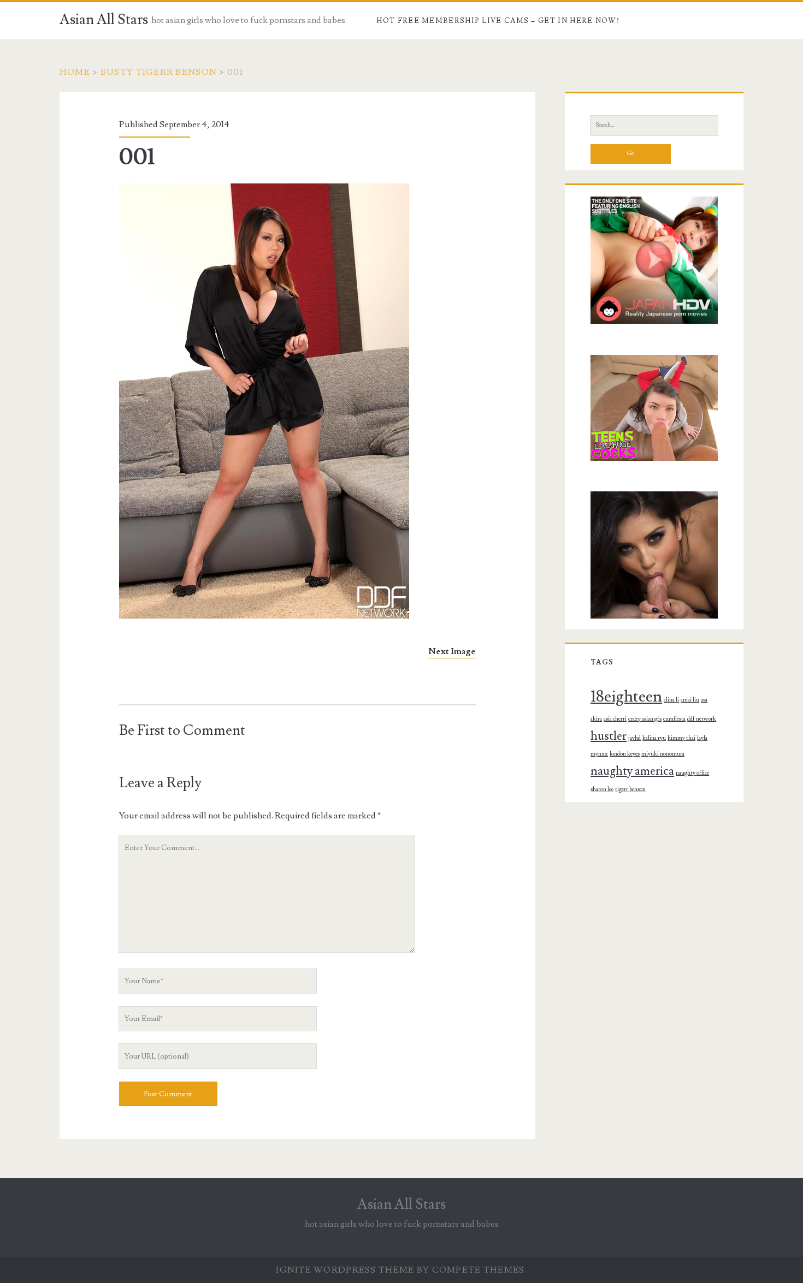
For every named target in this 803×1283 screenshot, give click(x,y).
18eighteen (626, 696)
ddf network (701, 719)
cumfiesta (674, 719)
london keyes (625, 754)
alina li (671, 700)
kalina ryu (654, 738)
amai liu (690, 700)
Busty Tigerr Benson (159, 72)
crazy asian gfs (645, 719)
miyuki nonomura (662, 754)
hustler (609, 736)
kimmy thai (681, 738)
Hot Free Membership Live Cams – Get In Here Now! (497, 20)
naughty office (692, 773)
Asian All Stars (104, 19)
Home (75, 72)
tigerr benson (630, 789)
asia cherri (615, 719)
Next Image (452, 651)
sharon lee (602, 789)
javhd (634, 738)
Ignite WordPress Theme (345, 1269)
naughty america (632, 771)
